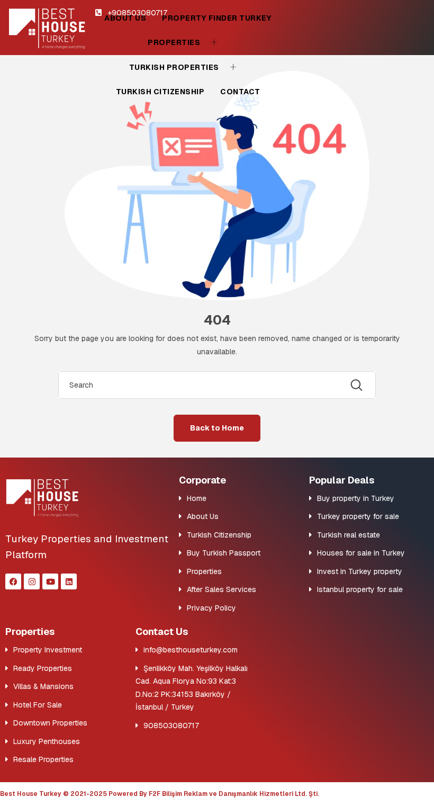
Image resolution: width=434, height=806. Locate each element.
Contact (240, 91)
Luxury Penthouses (46, 741)
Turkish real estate (348, 535)
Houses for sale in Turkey (361, 553)
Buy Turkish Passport (223, 553)
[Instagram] (32, 581)
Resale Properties (43, 759)
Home (196, 498)
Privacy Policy (211, 608)
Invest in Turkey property (359, 571)
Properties (174, 42)
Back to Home (217, 428)
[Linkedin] (69, 581)
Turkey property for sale (358, 516)
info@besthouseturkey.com (190, 650)
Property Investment (47, 650)
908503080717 (171, 725)
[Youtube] (50, 581)
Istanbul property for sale (360, 589)
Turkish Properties (174, 67)
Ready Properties (42, 668)
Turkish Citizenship (160, 91)
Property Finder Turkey (217, 18)
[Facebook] (13, 581)
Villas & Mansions (43, 686)
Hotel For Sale (37, 705)
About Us (125, 18)
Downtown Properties (50, 723)
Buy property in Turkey (355, 498)
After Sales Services (221, 589)
